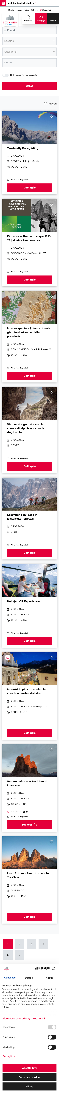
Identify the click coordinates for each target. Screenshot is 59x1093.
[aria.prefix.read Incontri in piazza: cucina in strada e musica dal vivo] (29, 668)
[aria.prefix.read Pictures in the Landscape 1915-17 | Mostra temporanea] (29, 215)
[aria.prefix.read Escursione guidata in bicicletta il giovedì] (29, 494)
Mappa (52, 103)
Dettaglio (29, 187)
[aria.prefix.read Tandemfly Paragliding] (29, 127)
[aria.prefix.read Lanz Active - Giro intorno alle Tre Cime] (29, 852)
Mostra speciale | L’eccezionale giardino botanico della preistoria (28, 332)
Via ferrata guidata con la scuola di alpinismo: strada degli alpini (25, 428)
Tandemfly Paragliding (22, 148)
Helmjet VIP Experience (23, 601)
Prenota (27, 824)
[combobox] (29, 41)
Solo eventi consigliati (23, 74)
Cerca (29, 85)
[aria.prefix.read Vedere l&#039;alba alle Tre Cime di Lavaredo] (29, 760)
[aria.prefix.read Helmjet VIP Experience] (29, 580)
